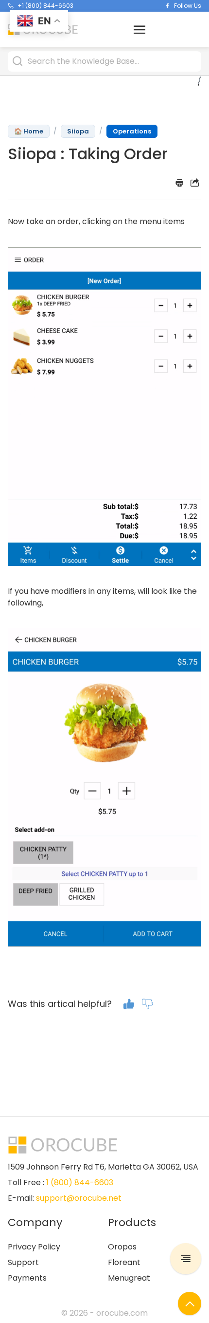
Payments (27, 1278)
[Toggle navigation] (139, 29)
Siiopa (78, 131)
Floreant (124, 1262)
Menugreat (129, 1278)
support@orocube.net (79, 1198)
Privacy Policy (34, 1246)
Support (23, 1262)
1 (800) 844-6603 (79, 1182)
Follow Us (187, 5)
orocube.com (122, 1313)
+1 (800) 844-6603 (45, 5)
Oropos (122, 1246)
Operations (132, 131)
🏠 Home (28, 131)
